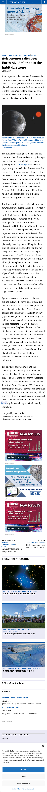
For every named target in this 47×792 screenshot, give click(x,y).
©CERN (5, 739)
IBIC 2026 (6, 700)
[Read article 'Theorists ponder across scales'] (23, 616)
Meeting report (10, 631)
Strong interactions (8, 543)
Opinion (36, 668)
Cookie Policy (16, 789)
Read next (40, 540)
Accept (23, 769)
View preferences (23, 783)
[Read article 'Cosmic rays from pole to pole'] (23, 655)
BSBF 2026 (6, 710)
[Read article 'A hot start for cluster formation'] (23, 577)
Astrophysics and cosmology (16, 55)
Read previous (8, 540)
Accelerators (32, 543)
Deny (23, 776)
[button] (43, 746)
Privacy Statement (28, 789)
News (33, 55)
